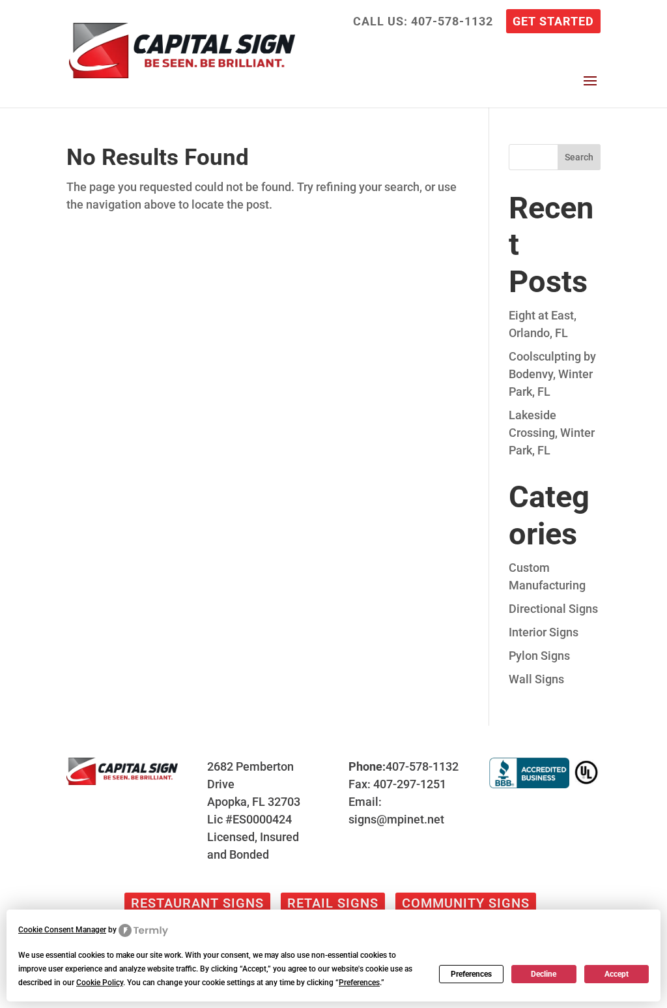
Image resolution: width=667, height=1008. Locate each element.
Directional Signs (553, 608)
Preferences (471, 974)
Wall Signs (536, 679)
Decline (543, 974)
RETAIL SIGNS (332, 903)
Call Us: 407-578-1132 (423, 22)
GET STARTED (553, 22)
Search (579, 157)
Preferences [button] (359, 982)
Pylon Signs (539, 655)
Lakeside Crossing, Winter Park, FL (552, 432)
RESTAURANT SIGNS (197, 903)
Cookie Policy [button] (99, 982)
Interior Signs (543, 632)
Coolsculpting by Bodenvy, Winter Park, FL (552, 373)
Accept (616, 974)
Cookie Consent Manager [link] (62, 929)
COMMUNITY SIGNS (466, 903)
